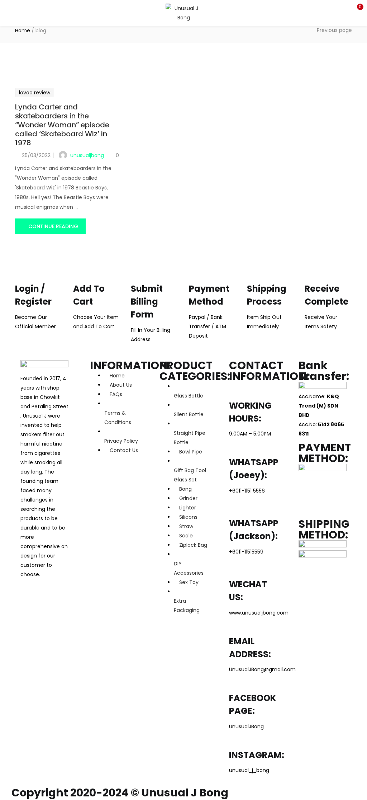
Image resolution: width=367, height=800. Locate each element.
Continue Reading (53, 226)
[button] (356, 9)
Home (22, 30)
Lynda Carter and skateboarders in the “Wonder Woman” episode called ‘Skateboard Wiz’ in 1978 (62, 125)
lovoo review (34, 92)
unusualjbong (87, 155)
